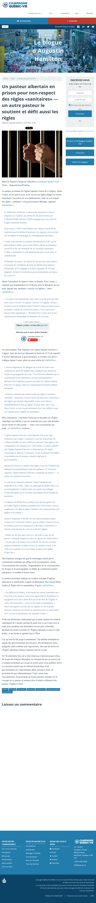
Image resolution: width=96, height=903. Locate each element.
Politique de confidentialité (54, 896)
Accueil (6, 78)
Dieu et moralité (32, 860)
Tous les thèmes (32, 864)
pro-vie (44, 325)
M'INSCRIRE (25, 21)
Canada (12, 689)
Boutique (90, 13)
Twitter (54, 856)
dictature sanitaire (53, 689)
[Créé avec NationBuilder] (4, 880)
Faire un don (7, 866)
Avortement (30, 846)
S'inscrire (80, 152)
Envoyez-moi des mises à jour (80, 107)
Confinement (40, 689)
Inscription (6, 852)
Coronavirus (21, 689)
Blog (50, 13)
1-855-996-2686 (80, 861)
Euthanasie (30, 849)
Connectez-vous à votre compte (77, 896)
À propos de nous (34, 13)
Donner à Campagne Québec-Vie (79, 142)
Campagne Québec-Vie (47, 181)
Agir (76, 13)
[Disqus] (32, 737)
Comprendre (65, 13)
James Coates (7, 692)
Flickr (54, 852)
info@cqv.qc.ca (80, 865)
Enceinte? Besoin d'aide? (65, 26)
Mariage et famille (33, 853)
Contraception (31, 857)
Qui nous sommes (9, 849)
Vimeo (54, 859)
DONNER (72, 21)
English (5, 27)
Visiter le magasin (80, 162)
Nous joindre (7, 863)
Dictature (31, 689)
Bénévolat (6, 856)
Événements (7, 859)
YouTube (55, 863)
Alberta (5, 689)
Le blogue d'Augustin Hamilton (26, 78)
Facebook (56, 849)
